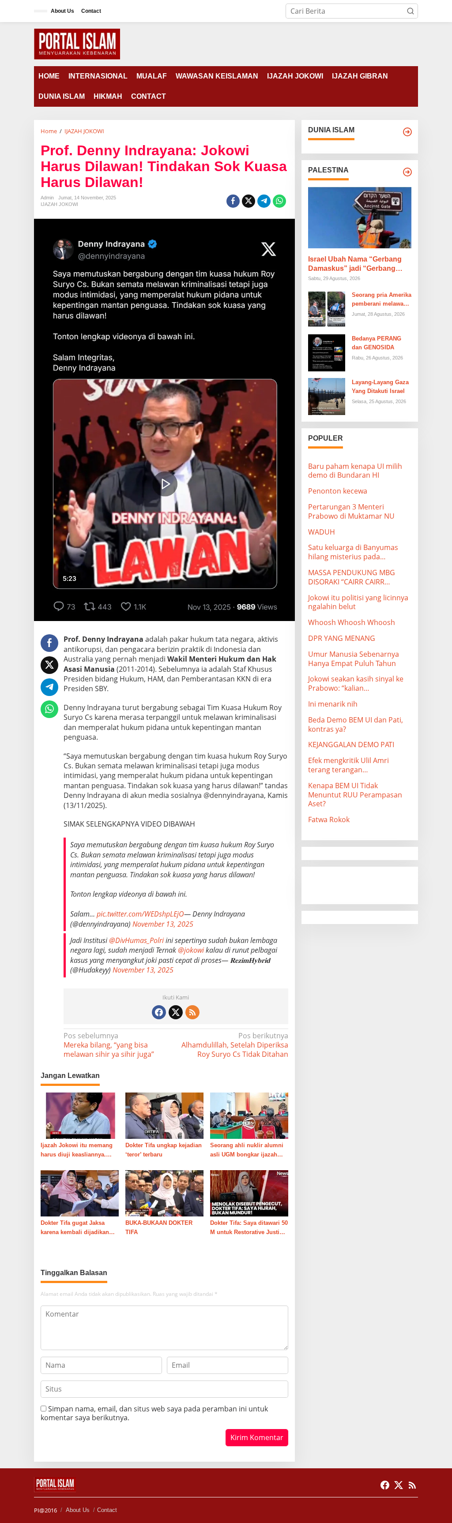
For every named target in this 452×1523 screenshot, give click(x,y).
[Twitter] (176, 1012)
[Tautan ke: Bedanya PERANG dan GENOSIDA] (326, 352)
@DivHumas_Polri (136, 940)
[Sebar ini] (233, 201)
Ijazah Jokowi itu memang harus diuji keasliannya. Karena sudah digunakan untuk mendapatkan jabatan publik (78, 1151)
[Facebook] (159, 1012)
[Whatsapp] (279, 201)
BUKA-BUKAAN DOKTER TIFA (158, 1227)
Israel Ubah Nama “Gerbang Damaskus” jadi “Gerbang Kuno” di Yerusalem (355, 264)
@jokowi (191, 950)
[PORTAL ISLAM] (77, 43)
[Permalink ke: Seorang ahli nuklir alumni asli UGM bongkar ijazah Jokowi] (249, 1115)
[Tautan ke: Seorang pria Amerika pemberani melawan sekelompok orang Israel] (326, 308)
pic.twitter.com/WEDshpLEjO (140, 914)
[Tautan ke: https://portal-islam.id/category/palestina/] (407, 172)
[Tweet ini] (248, 201)
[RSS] (192, 1012)
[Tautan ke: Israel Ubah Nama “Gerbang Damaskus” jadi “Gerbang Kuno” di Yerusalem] (359, 217)
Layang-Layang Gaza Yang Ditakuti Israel (380, 387)
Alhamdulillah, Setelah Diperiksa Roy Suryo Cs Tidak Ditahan (234, 1045)
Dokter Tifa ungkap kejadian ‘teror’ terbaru (163, 1150)
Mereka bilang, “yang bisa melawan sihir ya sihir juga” (109, 1045)
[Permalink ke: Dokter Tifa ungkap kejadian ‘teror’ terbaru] (164, 1115)
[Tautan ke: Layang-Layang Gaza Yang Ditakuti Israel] (326, 395)
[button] (410, 11)
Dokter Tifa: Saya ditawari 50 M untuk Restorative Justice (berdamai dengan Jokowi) (249, 1228)
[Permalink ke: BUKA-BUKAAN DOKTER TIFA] (164, 1193)
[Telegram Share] (264, 201)
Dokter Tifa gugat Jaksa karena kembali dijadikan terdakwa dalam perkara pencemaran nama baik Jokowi (75, 1228)
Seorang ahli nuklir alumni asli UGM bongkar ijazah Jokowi (246, 1151)
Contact (107, 1510)
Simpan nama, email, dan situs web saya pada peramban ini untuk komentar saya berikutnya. (154, 1413)
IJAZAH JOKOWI (59, 204)
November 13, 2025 (162, 924)
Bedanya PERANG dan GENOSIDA (376, 343)
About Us (78, 1510)
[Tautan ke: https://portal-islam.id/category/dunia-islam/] (407, 132)
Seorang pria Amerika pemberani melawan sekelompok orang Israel (381, 300)
